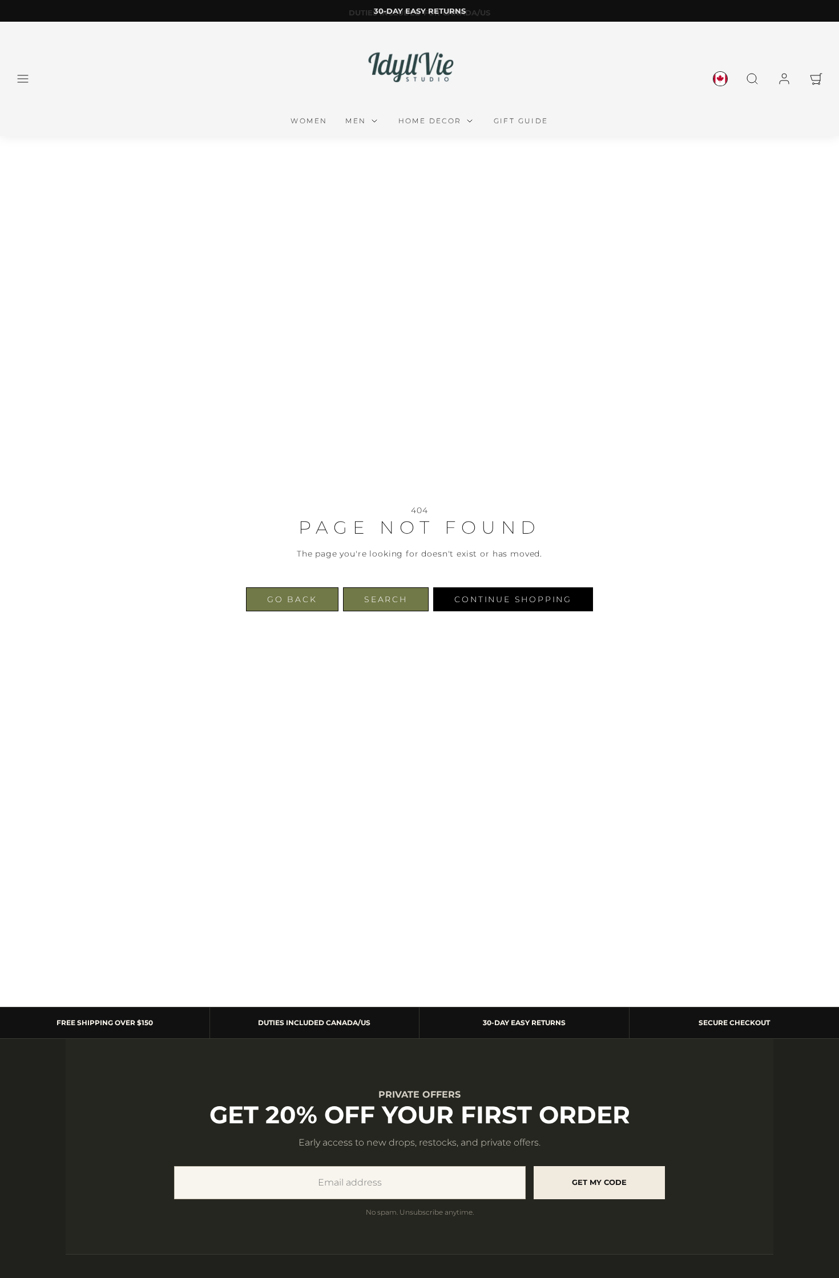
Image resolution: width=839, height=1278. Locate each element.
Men (355, 120)
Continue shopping (513, 599)
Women (309, 120)
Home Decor (430, 120)
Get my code (599, 1182)
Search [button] (386, 599)
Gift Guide (521, 120)
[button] (23, 78)
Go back (292, 599)
